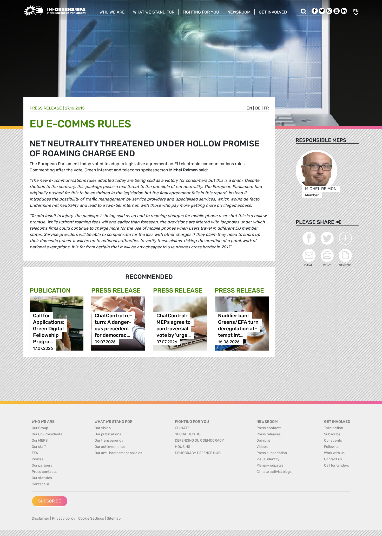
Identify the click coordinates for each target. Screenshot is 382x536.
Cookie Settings (91, 518)
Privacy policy (63, 518)
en (249, 108)
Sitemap (114, 518)
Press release (46, 108)
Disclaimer (40, 518)
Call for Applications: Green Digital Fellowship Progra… (48, 329)
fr (266, 108)
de (258, 108)
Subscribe (49, 501)
